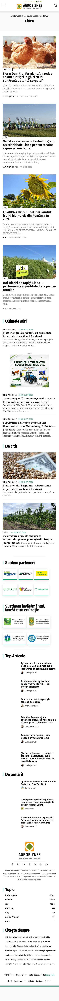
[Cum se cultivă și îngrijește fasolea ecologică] (11, 704)
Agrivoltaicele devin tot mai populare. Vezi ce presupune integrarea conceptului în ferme (38, 666)
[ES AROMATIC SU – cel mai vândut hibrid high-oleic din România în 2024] (29, 191)
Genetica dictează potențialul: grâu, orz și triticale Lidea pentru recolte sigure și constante (28, 144)
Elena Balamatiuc (31, 727)
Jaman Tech (49, 975)
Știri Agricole (10, 329)
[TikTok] (29, 864)
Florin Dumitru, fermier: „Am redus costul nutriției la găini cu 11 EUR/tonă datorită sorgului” (27, 77)
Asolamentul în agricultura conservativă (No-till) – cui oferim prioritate (35, 684)
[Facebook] (12, 864)
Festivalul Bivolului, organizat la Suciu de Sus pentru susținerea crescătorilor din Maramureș (38, 820)
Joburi (6, 532)
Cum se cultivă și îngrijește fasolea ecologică (35, 700)
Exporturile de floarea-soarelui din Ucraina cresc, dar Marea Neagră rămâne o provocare (29, 426)
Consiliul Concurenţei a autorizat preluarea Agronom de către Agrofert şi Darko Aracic (38, 720)
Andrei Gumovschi (32, 706)
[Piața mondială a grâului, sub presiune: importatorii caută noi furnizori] (29, 465)
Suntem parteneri (20, 562)
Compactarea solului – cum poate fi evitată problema (35, 736)
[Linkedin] (18, 864)
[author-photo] (23, 672)
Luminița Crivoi (10, 96)
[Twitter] (35, 864)
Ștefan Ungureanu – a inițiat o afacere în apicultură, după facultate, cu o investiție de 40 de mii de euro (38, 757)
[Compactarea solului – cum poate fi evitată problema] (11, 739)
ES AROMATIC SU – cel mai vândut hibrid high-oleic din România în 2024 (27, 215)
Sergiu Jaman (30, 788)
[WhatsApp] (41, 864)
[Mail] (24, 864)
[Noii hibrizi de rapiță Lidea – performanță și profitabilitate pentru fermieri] (29, 262)
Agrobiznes (29, 809)
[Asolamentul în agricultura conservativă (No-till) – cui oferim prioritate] (11, 686)
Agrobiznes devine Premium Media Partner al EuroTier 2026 (38, 782)
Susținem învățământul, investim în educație (25, 608)
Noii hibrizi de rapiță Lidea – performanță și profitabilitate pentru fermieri (29, 286)
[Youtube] (47, 864)
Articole (8, 69)
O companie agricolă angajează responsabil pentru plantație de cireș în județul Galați (27, 539)
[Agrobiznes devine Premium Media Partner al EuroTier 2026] (11, 786)
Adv (5, 137)
